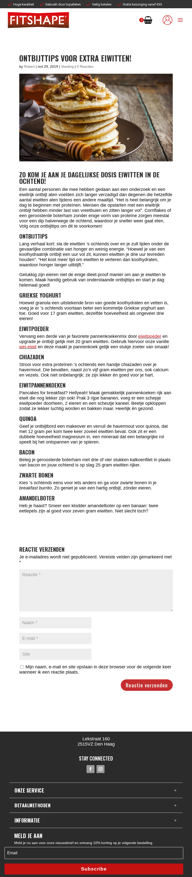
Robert (29, 66)
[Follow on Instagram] (100, 769)
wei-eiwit (27, 346)
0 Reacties (85, 66)
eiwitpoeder (149, 336)
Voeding (67, 66)
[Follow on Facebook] (90, 769)
